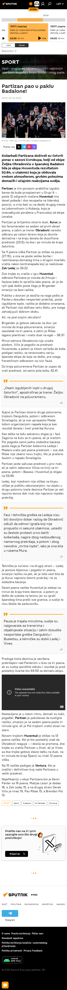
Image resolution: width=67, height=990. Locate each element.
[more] (61, 402)
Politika (16, 904)
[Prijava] (42, 3)
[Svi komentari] (5, 985)
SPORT (6, 803)
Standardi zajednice (12, 938)
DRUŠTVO (47, 904)
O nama (6, 933)
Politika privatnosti (12, 950)
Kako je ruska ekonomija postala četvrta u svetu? (27, 31)
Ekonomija (31, 904)
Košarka (27, 803)
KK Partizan (40, 803)
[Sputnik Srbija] (10, 5)
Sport (16, 803)
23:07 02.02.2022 (11, 98)
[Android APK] (12, 960)
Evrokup (53, 803)
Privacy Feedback (33, 950)
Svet (4, 904)
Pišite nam (37, 933)
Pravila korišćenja (20, 933)
